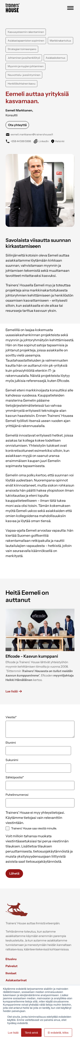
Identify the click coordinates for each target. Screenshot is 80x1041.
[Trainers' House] (12, 11)
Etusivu (11, 959)
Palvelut (11, 966)
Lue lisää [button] (13, 1032)
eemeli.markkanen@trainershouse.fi (32, 134)
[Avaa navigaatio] (70, 8)
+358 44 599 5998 (21, 141)
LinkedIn (44, 141)
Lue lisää (12, 691)
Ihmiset (11, 973)
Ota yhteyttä (17, 125)
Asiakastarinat (16, 980)
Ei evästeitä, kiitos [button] (58, 1032)
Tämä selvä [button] (31, 1032)
